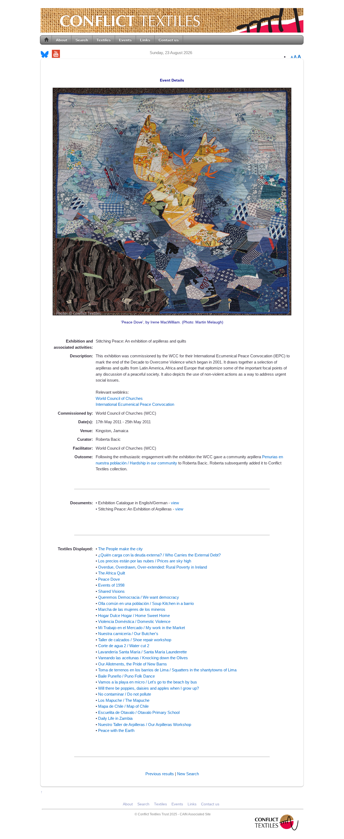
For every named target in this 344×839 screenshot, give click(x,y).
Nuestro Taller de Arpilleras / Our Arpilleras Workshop (144, 724)
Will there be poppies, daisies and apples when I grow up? (148, 688)
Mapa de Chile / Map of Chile (123, 706)
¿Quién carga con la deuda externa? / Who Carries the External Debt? (159, 555)
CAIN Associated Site (195, 814)
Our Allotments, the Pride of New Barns (132, 664)
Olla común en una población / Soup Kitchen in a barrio (146, 603)
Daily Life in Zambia (115, 718)
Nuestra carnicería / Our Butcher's (128, 633)
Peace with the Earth (116, 730)
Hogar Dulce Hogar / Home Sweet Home (134, 615)
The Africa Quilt (111, 573)
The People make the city (120, 549)
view (175, 502)
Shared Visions (111, 591)
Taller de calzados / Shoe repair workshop (134, 639)
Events (125, 40)
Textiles (103, 40)
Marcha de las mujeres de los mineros (131, 609)
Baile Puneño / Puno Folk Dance (126, 676)
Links (145, 40)
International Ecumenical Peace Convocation (135, 404)
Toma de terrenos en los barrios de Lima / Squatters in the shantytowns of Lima (167, 670)
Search (82, 40)
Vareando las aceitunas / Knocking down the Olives (143, 657)
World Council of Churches (119, 398)
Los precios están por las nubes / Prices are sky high (144, 561)
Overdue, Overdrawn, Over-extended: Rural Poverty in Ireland (152, 567)
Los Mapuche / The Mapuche (123, 700)
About (61, 40)
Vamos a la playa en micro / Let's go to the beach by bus (147, 682)
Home (46, 40)
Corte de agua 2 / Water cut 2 (123, 645)
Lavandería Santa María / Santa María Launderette (142, 652)
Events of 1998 (111, 585)
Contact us (169, 40)
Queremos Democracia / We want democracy (138, 597)
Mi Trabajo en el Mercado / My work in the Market (141, 627)
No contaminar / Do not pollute (124, 694)
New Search (188, 773)
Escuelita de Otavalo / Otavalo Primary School (139, 712)
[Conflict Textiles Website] (172, 30)
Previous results (159, 773)
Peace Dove (109, 579)
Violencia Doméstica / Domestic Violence (134, 621)
